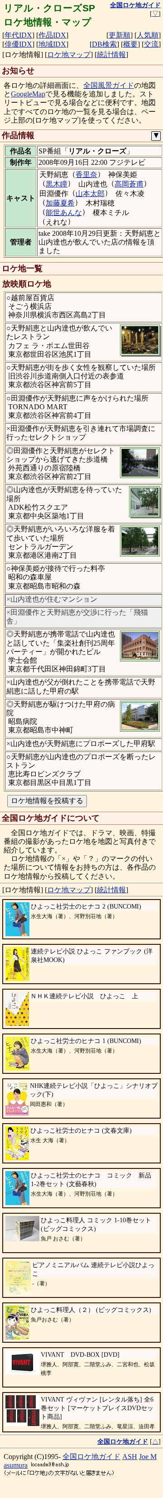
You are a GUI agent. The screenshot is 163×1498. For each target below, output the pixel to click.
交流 (151, 44)
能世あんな (64, 212)
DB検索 (104, 44)
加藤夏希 (60, 203)
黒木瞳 (56, 184)
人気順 (147, 35)
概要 (130, 44)
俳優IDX (18, 44)
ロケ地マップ (69, 54)
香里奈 (86, 174)
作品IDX (52, 35)
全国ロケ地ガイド (91, 1456)
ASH (129, 1456)
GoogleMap (28, 94)
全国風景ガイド (108, 85)
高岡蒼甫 (129, 184)
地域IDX (52, 44)
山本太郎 (90, 193)
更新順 (119, 35)
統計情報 (111, 54)
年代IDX (18, 35)
